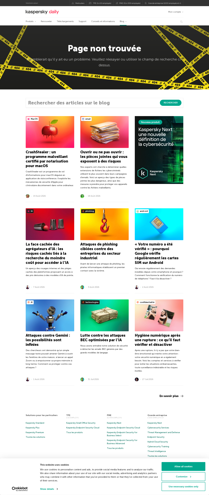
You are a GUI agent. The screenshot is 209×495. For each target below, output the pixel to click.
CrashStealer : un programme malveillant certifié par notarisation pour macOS (47, 159)
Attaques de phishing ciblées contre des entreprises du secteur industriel (100, 251)
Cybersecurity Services (158, 428)
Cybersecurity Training (158, 446)
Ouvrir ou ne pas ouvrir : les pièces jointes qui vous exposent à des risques (103, 156)
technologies (92, 302)
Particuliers (79, 3)
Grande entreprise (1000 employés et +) (164, 3)
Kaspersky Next (114, 423)
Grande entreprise (157, 415)
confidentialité (146, 302)
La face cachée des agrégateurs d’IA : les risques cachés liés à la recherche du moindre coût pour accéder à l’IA (47, 253)
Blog (122, 21)
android (143, 211)
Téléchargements (65, 21)
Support (82, 21)
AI (31, 302)
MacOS (34, 119)
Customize (181, 476)
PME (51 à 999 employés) (129, 3)
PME (109, 415)
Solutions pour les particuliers (42, 415)
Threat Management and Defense (163, 432)
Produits (30, 21)
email (88, 119)
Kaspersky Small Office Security (80, 423)
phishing (89, 211)
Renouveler (46, 21)
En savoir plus (169, 396)
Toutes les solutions (35, 437)
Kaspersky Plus (32, 428)
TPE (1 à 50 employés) (102, 3)
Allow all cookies (183, 466)
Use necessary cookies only (183, 486)
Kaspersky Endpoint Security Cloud (82, 428)
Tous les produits (74, 432)
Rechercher (171, 102)
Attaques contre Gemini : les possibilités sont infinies (48, 340)
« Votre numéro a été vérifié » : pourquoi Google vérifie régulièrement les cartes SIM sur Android (157, 253)
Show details (47, 489)
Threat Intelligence (156, 451)
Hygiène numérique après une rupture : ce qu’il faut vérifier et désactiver (157, 340)
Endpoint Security (155, 437)
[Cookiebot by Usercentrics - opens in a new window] (19, 489)
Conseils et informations (103, 21)
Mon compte (174, 12)
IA (31, 211)
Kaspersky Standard (35, 423)
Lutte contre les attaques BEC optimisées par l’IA (102, 337)
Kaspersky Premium (35, 432)
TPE (68, 415)
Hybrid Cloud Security (157, 442)
